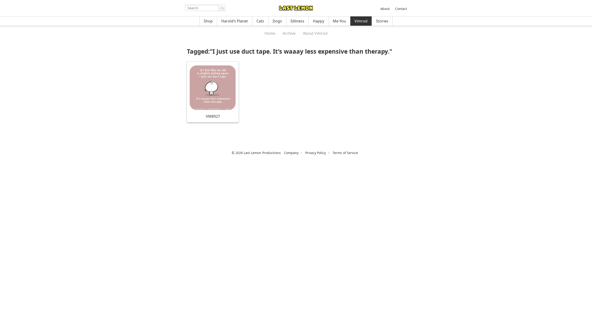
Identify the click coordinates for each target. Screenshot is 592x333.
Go (222, 8)
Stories (382, 21)
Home (270, 33)
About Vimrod (315, 33)
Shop (208, 21)
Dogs (277, 21)
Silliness (297, 21)
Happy (318, 21)
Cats (260, 21)
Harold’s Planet (234, 21)
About (385, 8)
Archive (289, 33)
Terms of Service (345, 153)
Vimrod (361, 21)
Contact (401, 8)
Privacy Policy (315, 153)
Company (291, 153)
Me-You (339, 21)
